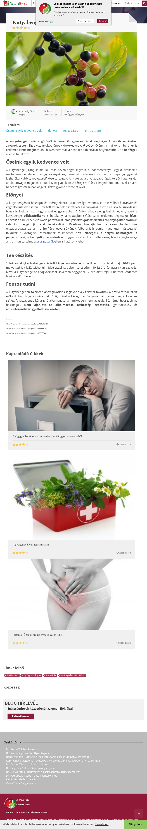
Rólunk (9, 812)
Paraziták (51, 675)
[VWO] (53, 21)
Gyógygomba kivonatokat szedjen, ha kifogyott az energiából (47, 436)
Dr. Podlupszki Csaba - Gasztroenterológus (31, 775)
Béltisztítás (12, 675)
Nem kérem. (85, 21)
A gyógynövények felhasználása (31, 544)
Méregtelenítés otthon (73, 675)
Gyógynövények (32, 675)
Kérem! (102, 21)
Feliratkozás (21, 716)
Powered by (44, 21)
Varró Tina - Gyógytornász (21, 783)
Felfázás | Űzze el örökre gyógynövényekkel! (38, 634)
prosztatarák (45, 241)
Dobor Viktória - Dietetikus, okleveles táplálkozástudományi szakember (48, 756)
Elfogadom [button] (135, 824)
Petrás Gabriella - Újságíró (21, 779)
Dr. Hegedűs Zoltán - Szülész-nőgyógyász (30, 768)
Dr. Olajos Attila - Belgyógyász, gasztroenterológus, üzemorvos (43, 772)
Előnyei (52, 131)
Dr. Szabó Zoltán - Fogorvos (22, 749)
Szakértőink (12, 742)
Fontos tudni (92, 131)
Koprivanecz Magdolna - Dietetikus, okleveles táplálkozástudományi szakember (53, 760)
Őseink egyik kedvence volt (24, 131)
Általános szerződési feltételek (31, 812)
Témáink (115, 2)
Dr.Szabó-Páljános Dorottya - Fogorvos (29, 753)
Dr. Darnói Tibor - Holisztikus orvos (27, 764)
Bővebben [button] (101, 824)
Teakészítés (70, 131)
